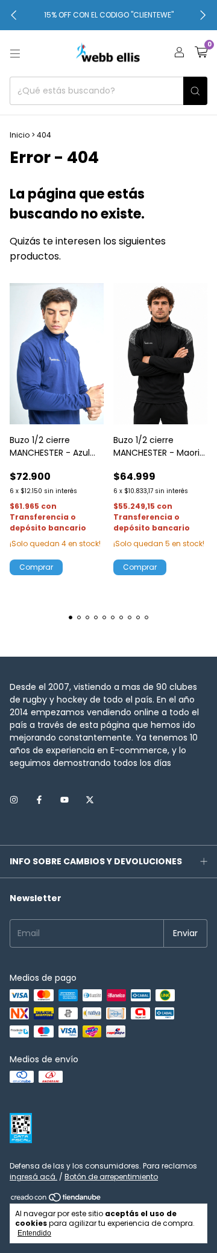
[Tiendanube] (56, 1199)
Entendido (34, 1233)
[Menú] (15, 53)
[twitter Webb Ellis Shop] (90, 800)
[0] (201, 53)
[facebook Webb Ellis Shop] (39, 800)
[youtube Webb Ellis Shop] (64, 800)
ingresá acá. (33, 1177)
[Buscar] (195, 91)
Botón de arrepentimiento (111, 1177)
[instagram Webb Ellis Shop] (14, 800)
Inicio (20, 135)
